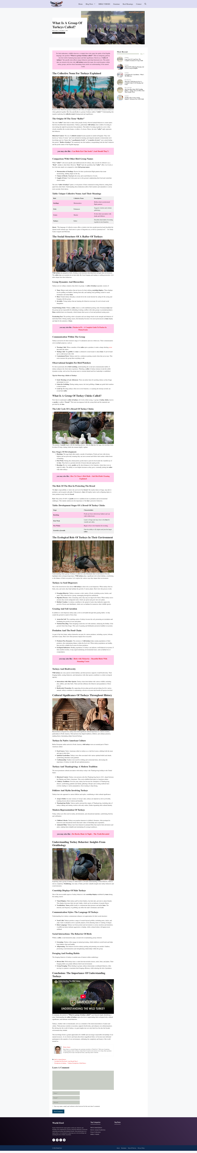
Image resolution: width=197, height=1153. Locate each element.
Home (80, 4)
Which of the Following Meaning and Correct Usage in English (134, 67)
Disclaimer (123, 1148)
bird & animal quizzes (96, 1127)
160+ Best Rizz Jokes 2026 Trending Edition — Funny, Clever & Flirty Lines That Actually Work (135, 90)
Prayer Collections (95, 1132)
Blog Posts (89, 4)
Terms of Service (132, 1148)
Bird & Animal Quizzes (58, 33)
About (118, 1148)
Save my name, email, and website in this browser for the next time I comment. (77, 1106)
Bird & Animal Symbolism (97, 1130)
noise (110, 347)
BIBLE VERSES (104, 4)
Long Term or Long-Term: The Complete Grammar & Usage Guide (134, 59)
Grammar (116, 4)
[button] (145, 4)
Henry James (55, 30)
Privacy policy (141, 1148)
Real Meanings (128, 4)
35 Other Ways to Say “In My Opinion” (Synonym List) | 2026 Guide (134, 98)
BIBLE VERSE (94, 1134)
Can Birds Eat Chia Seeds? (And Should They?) (90, 151)
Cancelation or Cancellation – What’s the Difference (134, 75)
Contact (138, 4)
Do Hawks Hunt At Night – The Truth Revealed (90, 834)
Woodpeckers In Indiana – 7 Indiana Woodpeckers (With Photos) (70, 1063)
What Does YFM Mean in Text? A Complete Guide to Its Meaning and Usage (134, 83)
